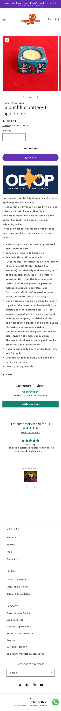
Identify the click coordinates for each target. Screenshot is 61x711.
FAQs (9, 551)
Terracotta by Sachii (26, 705)
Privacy (10, 544)
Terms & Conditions (17, 579)
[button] (4, 19)
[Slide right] (37, 97)
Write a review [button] (30, 404)
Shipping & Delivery (17, 586)
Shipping (6, 125)
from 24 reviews (30, 432)
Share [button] (9, 374)
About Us (11, 537)
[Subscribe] (50, 673)
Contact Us (12, 559)
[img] (30, 428)
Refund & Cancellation (19, 594)
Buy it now (30, 157)
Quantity (6, 130)
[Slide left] (23, 97)
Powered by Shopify (40, 705)
